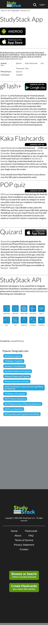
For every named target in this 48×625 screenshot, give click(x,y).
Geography (15, 10)
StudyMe (19, 75)
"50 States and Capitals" (15, 393)
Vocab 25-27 (25, 10)
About (18, 535)
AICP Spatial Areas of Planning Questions (22, 404)
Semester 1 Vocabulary (14, 366)
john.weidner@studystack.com (34, 291)
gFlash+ (19, 63)
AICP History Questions (15, 399)
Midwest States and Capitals (17, 376)
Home (14, 531)
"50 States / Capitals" (13, 361)
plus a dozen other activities (24, 587)
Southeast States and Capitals (17, 371)
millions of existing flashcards (24, 575)
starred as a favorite (31, 111)
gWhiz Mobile (19, 98)
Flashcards (31, 531)
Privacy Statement (24, 544)
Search (3, 10)
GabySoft (5, 246)
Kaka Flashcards (31, 63)
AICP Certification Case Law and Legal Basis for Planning (23, 387)
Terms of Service (24, 540)
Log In (42, 4)
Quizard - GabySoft (9, 268)
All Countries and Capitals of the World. (21, 414)
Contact (24, 549)
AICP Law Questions (13, 409)
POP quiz (5, 194)
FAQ (31, 535)
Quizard (19, 72)
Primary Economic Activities (16, 381)
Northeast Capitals (12, 356)
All (8, 10)
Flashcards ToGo (22, 68)
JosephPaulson (17, 341)
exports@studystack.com (11, 58)
